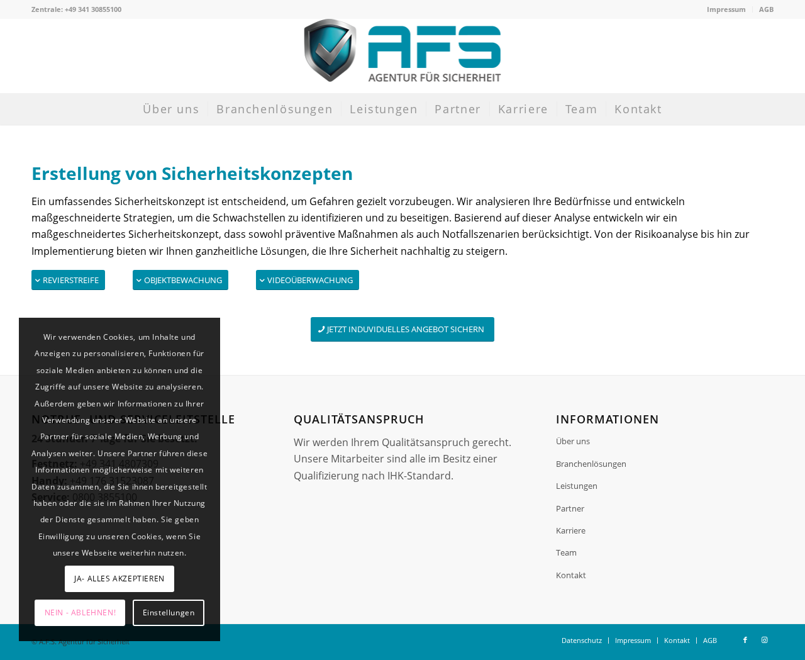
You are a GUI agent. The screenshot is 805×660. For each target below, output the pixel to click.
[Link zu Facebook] (745, 639)
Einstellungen (169, 612)
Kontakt (571, 575)
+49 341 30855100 (93, 9)
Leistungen (576, 485)
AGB (766, 9)
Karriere (571, 530)
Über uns (573, 441)
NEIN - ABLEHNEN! (80, 612)
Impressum (726, 9)
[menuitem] (727, 9)
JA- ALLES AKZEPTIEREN (119, 578)
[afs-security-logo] (402, 56)
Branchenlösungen (591, 463)
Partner (570, 508)
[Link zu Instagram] (764, 639)
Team (566, 552)
